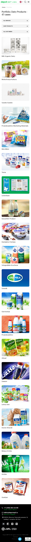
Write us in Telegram (9, 514)
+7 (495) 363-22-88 (11, 508)
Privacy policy (15, 539)
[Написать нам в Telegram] (20, 539)
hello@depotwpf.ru (11, 512)
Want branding (28, 539)
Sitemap (15, 536)
